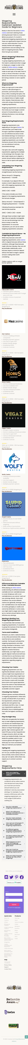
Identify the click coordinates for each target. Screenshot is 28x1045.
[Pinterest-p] (17, 877)
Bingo (16, 930)
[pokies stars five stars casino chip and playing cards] (14, 7)
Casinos (6, 920)
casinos (23, 240)
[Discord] (6, 877)
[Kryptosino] (14, 548)
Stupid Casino (6, 517)
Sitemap (17, 918)
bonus (19, 127)
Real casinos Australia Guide (8, 951)
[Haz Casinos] (14, 321)
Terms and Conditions (7, 962)
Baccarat (17, 934)
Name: (7, 891)
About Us (6, 918)
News (16, 920)
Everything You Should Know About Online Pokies (8, 955)
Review (10, 308)
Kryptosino (5, 561)
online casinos (12, 67)
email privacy (17, 907)
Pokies (16, 924)
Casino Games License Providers (8, 935)
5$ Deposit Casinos (7, 925)
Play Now (5, 308)
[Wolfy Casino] (14, 462)
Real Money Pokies (7, 931)
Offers (6, 922)
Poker (16, 938)
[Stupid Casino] (14, 504)
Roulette (17, 928)
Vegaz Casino (6, 428)
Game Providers (19, 922)
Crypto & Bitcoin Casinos (8, 928)
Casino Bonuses (8, 948)
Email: (7, 897)
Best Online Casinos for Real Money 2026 (8, 939)
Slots (16, 936)
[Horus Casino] (14, 369)
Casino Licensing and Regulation (8, 945)
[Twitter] (11, 877)
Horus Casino (6, 382)
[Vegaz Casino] (14, 415)
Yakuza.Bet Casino (8, 290)
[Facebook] (22, 877)
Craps (16, 932)
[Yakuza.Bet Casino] (14, 277)
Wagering (6, 942)
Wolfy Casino (6, 474)
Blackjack (17, 926)
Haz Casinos (6, 334)
